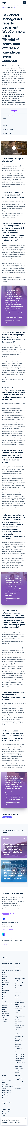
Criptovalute (5, 982)
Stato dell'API (18, 1060)
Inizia (5, 914)
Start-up (17, 968)
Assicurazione (19, 1010)
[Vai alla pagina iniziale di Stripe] (4, 958)
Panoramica (17, 8)
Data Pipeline (5, 984)
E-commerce (18, 976)
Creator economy (19, 1002)
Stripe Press (18, 1086)
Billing (3, 972)
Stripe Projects (19, 1068)
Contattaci (6, 817)
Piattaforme (18, 996)
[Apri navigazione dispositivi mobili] (24, 2)
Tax (3, 1017)
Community (5, 1084)
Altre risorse (5, 1106)
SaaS (16, 998)
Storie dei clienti (6, 1080)
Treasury (4, 1021)
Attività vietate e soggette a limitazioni (6, 1094)
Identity (4, 992)
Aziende (17, 966)
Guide (3, 1078)
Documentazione (19, 1054)
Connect (4, 980)
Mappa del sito (6, 1100)
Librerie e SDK (18, 1066)
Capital (4, 974)
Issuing (4, 997)
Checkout (4, 976)
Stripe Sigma (5, 1015)
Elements (4, 986)
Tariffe (4, 966)
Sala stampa (18, 1084)
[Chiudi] (25, 1119)
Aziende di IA (18, 1000)
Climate (4, 978)
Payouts (4, 1007)
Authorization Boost (7, 970)
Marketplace (18, 990)
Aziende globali (19, 986)
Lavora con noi (19, 1082)
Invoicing (4, 994)
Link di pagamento (7, 1003)
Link (3, 999)
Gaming (17, 1004)
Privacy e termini (6, 1090)
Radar (3, 1009)
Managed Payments (7, 1001)
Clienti (4, 8)
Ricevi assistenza (6, 1112)
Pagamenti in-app (19, 988)
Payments (5, 1005)
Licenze (4, 1098)
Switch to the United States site (11, 1122)
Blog (3, 1082)
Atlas (3, 968)
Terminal (4, 1019)
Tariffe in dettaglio (7, 929)
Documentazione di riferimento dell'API (11, 943)
